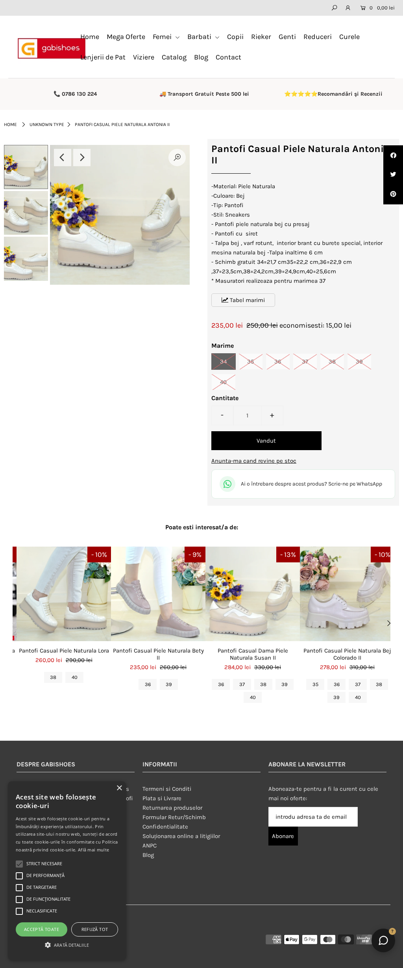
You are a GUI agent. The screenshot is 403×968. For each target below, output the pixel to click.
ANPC (149, 845)
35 (250, 361)
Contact (228, 57)
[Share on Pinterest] (393, 194)
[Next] (82, 157)
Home (89, 36)
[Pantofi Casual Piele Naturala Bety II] (158, 594)
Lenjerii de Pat (103, 57)
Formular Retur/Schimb (174, 817)
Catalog (174, 57)
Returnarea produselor (172, 807)
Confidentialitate (165, 826)
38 (332, 361)
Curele (349, 36)
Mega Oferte (126, 36)
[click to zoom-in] (177, 157)
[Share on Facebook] (393, 155)
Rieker (261, 36)
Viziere (143, 57)
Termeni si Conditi (166, 788)
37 (305, 361)
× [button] (119, 788)
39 (359, 361)
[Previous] (62, 157)
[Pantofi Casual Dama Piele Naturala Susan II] (252, 594)
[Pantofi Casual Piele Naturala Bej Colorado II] (347, 594)
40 (223, 382)
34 (223, 361)
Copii (235, 36)
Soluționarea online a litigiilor (181, 836)
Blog (201, 57)
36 (277, 361)
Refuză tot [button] (94, 929)
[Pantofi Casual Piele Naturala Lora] (64, 594)
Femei (163, 36)
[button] (67, 945)
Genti (287, 36)
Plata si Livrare (161, 798)
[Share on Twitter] (393, 175)
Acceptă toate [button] (41, 929)
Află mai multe (93, 850)
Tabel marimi (246, 300)
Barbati (200, 36)
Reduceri (317, 36)
